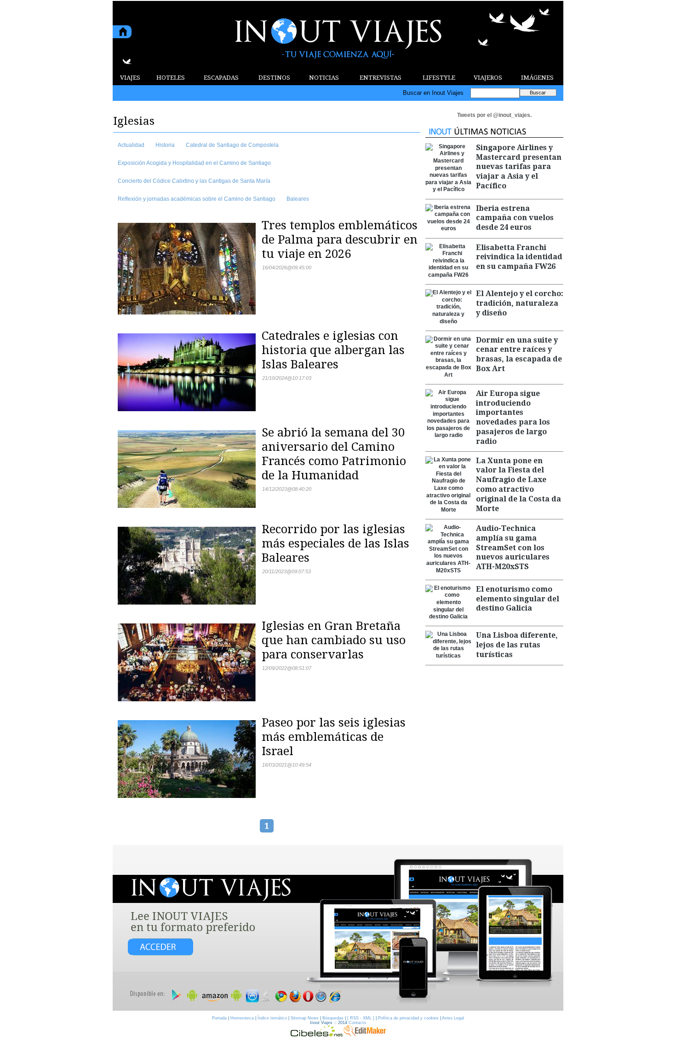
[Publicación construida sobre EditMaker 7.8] (365, 1034)
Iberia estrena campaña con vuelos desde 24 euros (515, 218)
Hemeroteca (242, 1018)
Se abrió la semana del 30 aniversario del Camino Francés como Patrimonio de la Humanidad (334, 453)
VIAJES (130, 77)
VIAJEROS (488, 77)
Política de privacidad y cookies (408, 1018)
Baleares (297, 199)
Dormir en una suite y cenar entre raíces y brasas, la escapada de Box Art (519, 354)
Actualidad (131, 145)
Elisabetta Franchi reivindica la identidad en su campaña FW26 (519, 257)
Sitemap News (305, 1018)
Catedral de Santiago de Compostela (232, 145)
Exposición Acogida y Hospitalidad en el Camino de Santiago (194, 163)
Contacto (357, 1022)
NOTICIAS (324, 77)
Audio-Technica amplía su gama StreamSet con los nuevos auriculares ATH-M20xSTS (513, 547)
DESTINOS (274, 77)
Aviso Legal (453, 1018)
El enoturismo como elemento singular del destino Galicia (517, 599)
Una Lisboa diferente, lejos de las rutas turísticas (517, 645)
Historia (165, 145)
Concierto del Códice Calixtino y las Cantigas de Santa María (194, 181)
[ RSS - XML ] (360, 1018)
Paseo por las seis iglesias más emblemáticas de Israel (334, 737)
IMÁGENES (537, 77)
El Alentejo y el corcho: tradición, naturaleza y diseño (519, 303)
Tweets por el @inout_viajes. (494, 115)
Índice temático (272, 1018)
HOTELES (170, 77)
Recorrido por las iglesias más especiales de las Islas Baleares (335, 543)
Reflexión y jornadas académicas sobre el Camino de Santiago (196, 199)
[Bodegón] (338, 928)
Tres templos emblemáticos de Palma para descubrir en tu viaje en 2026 (340, 239)
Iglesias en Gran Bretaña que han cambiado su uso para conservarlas (334, 640)
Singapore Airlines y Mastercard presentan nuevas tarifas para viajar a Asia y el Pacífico (518, 166)
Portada (219, 1018)
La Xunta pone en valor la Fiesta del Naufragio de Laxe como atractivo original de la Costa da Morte (518, 484)
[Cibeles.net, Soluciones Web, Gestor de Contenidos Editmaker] (317, 1034)
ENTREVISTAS (380, 77)
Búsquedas (333, 1018)
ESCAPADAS (221, 77)
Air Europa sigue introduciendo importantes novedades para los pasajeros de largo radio (513, 417)
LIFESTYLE (439, 77)
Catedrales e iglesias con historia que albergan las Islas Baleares (333, 350)
